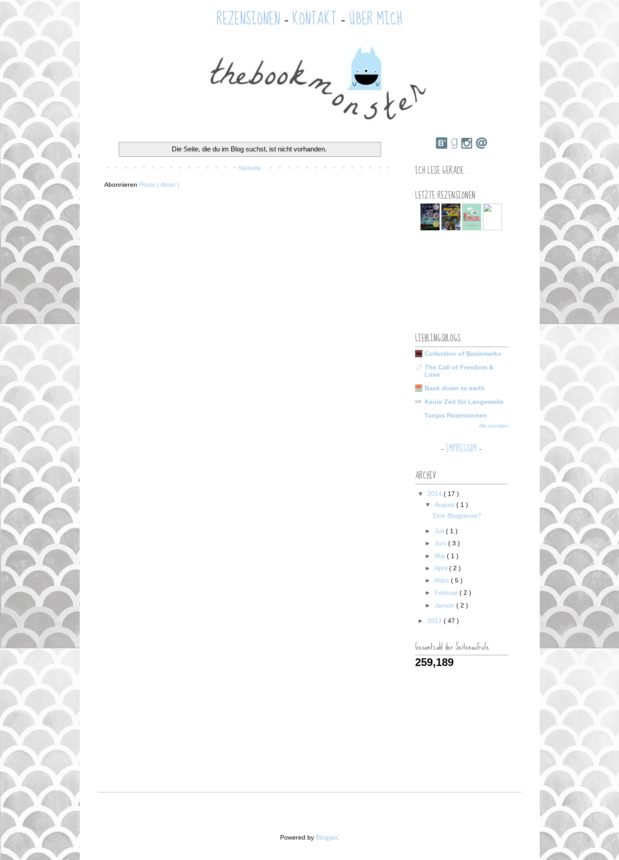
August (445, 504)
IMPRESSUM (461, 449)
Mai (441, 555)
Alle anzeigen (493, 425)
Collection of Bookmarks (463, 353)
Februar (447, 592)
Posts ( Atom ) (159, 184)
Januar (445, 605)
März (443, 580)
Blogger (327, 837)
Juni (441, 543)
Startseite (249, 168)
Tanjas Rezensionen (456, 415)
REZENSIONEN (248, 19)
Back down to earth (455, 388)
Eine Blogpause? (457, 515)
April (442, 568)
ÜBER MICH (375, 19)
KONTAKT (314, 19)
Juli (440, 530)
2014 (435, 493)
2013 (435, 620)
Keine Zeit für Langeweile (464, 401)
